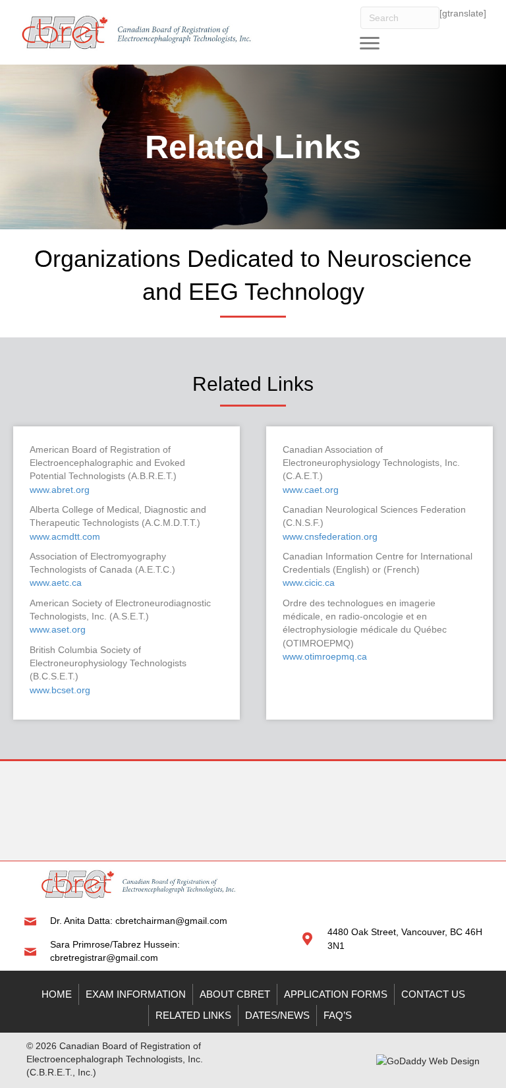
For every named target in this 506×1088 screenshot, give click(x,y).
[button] (370, 43)
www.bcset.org (60, 690)
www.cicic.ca (309, 582)
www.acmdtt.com (65, 536)
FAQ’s (337, 1015)
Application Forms (335, 994)
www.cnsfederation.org (330, 536)
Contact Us (433, 994)
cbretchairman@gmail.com (171, 920)
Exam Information (136, 994)
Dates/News (277, 1015)
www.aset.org (58, 629)
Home (57, 994)
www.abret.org (60, 489)
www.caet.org (311, 489)
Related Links (193, 1015)
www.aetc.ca (56, 582)
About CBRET (235, 994)
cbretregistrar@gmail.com (104, 957)
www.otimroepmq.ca (325, 656)
